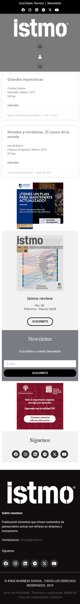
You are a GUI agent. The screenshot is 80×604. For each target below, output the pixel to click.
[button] (40, 46)
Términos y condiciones (47, 593)
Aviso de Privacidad (16, 593)
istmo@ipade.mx (31, 540)
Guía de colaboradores (34, 597)
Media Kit (70, 593)
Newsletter (54, 3)
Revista (39, 3)
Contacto (56, 597)
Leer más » (13, 105)
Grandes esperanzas (25, 79)
